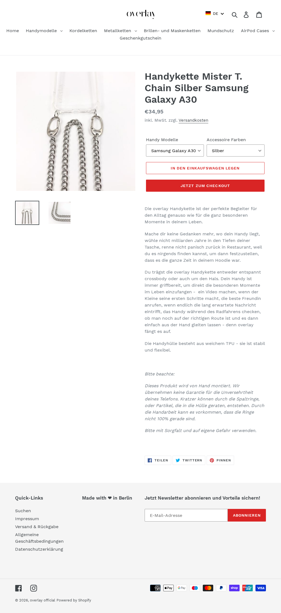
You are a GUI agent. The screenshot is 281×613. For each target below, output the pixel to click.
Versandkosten (193, 120)
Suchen (23, 510)
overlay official (42, 600)
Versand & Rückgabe (36, 526)
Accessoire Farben (226, 139)
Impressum (27, 518)
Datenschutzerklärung (39, 549)
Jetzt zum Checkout (205, 185)
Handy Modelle (162, 139)
